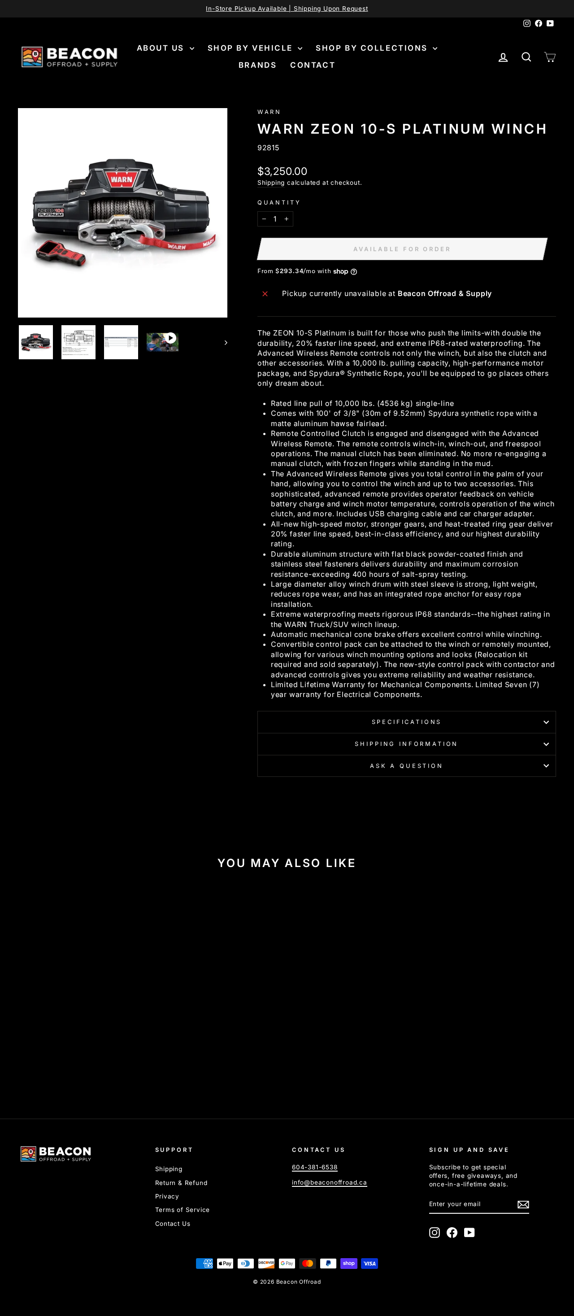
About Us (162, 48)
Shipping (271, 182)
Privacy (167, 1196)
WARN (269, 112)
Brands (258, 65)
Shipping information (406, 744)
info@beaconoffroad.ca (329, 1182)
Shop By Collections (373, 48)
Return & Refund (181, 1182)
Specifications (407, 722)
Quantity (279, 202)
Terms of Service (182, 1209)
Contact (312, 65)
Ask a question (407, 766)
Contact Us (173, 1223)
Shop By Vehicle (252, 48)
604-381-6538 (315, 1167)
